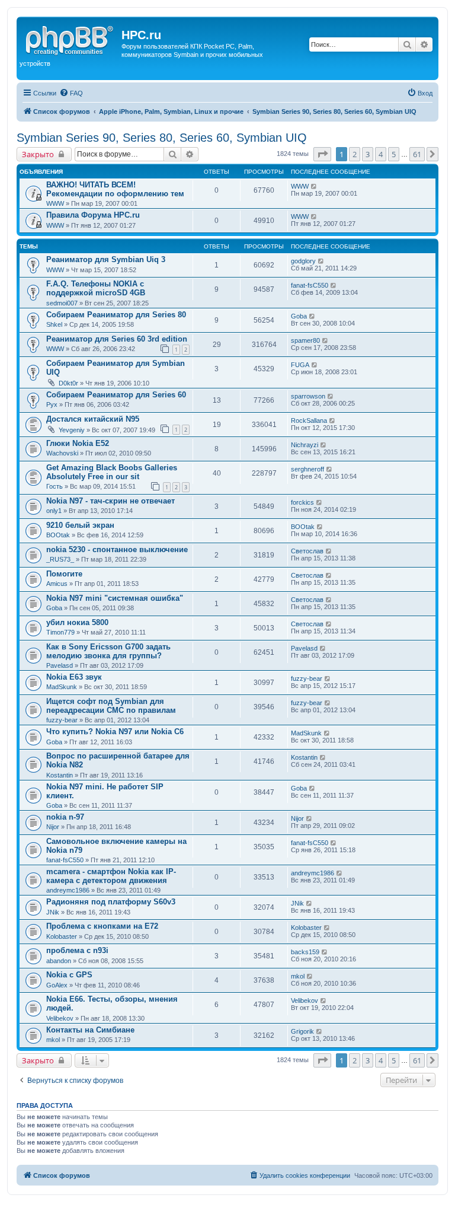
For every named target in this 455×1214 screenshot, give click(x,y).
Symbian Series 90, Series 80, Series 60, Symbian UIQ (162, 137)
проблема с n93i (77, 950)
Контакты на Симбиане (90, 1029)
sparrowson (308, 396)
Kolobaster (61, 936)
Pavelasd (59, 665)
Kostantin (59, 775)
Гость (54, 486)
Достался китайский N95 (92, 419)
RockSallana (309, 420)
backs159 (305, 951)
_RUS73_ (60, 559)
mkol (298, 976)
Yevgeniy (72, 430)
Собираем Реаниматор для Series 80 (116, 314)
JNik (52, 912)
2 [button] (355, 154)
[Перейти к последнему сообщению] (314, 186)
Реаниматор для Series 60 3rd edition (116, 338)
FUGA (300, 364)
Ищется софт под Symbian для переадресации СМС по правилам (111, 706)
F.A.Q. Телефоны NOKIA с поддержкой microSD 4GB (95, 288)
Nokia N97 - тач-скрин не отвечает (110, 500)
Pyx (51, 404)
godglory (303, 261)
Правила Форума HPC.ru (93, 215)
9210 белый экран (80, 525)
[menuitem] (71, 93)
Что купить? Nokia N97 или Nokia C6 (115, 731)
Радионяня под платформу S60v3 (110, 901)
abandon (58, 960)
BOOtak (58, 535)
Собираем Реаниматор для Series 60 (116, 394)
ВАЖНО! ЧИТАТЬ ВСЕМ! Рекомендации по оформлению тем (115, 189)
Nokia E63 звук (74, 677)
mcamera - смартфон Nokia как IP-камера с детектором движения (111, 876)
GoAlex (57, 985)
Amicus (57, 583)
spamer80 (305, 340)
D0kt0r (68, 383)
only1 (54, 510)
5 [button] (394, 154)
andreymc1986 (67, 890)
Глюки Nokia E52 (77, 443)
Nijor (52, 826)
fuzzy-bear (306, 678)
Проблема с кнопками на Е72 (102, 926)
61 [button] (417, 154)
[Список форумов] (70, 39)
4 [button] (381, 154)
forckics (302, 502)
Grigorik (302, 1031)
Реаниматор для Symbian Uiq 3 (105, 259)
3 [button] (368, 154)
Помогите (64, 573)
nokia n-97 (65, 816)
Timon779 (60, 632)
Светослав (307, 551)
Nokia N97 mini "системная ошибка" (114, 598)
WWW (55, 203)
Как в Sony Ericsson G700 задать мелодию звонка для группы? (108, 651)
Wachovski (62, 453)
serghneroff (307, 469)
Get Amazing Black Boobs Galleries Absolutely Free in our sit (111, 472)
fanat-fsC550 (309, 285)
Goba (299, 316)
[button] (322, 154)
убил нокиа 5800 (77, 622)
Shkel (54, 324)
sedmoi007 (62, 303)
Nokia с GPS (69, 974)
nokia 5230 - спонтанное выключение (117, 549)
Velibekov (59, 1018)
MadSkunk (61, 686)
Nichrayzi (304, 444)
